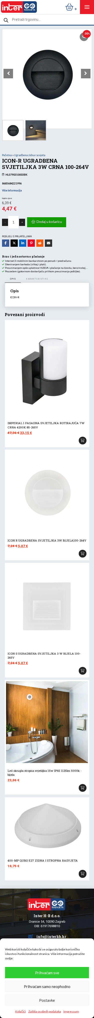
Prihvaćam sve (47, 972)
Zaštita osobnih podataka (44, 1011)
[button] (87, 7)
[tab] (13, 279)
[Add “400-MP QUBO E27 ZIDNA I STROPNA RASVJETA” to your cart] (83, 874)
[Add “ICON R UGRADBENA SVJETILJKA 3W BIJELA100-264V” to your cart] (83, 554)
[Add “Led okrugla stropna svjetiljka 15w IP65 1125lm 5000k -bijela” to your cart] (83, 788)
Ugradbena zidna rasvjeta (29, 155)
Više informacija (12, 190)
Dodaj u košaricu (49, 221)
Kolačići (20, 1011)
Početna (7, 155)
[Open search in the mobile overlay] (47, 19)
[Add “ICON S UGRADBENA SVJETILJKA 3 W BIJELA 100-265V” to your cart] (83, 671)
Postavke (47, 1000)
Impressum (71, 1011)
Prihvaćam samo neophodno (47, 986)
